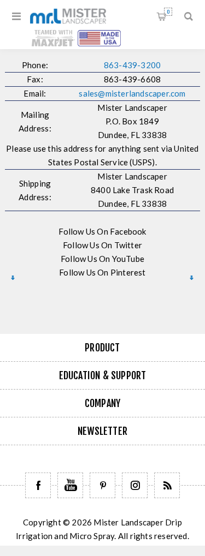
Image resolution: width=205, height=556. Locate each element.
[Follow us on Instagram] (135, 485)
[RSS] (167, 485)
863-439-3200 (132, 65)
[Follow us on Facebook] (38, 485)
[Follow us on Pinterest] (102, 485)
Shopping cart (168, 12)
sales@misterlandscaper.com (132, 93)
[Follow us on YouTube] (70, 485)
